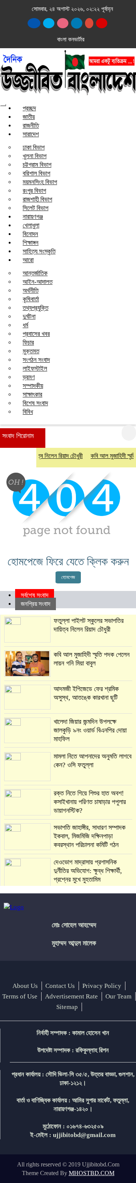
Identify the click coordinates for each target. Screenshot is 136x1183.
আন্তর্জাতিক (35, 273)
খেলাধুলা (31, 225)
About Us (25, 985)
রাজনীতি (31, 125)
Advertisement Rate (71, 996)
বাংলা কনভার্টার (70, 39)
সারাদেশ (31, 134)
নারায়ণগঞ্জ (33, 216)
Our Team (118, 996)
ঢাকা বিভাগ (34, 147)
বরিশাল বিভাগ (36, 173)
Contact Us (60, 985)
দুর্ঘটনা (29, 316)
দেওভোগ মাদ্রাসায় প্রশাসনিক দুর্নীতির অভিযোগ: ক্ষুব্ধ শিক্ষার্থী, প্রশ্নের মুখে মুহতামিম (88, 870)
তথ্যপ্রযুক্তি (35, 307)
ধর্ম (25, 325)
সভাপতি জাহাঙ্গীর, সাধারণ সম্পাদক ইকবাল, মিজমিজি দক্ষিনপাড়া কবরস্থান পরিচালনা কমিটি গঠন (89, 836)
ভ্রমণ (29, 377)
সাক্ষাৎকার (32, 394)
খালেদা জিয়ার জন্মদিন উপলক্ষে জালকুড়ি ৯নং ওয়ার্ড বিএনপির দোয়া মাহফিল (90, 730)
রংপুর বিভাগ (34, 190)
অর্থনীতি (31, 290)
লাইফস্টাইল (35, 368)
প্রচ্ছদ (29, 108)
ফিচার (28, 342)
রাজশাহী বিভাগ (37, 199)
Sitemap (67, 1007)
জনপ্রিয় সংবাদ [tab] (35, 604)
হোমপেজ (68, 577)
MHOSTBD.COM (91, 1173)
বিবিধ (28, 411)
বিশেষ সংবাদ (35, 403)
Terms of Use (19, 996)
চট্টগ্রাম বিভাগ (37, 164)
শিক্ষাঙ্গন (31, 242)
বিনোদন (30, 234)
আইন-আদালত (38, 281)
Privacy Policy (101, 985)
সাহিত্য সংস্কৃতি (39, 251)
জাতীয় (29, 117)
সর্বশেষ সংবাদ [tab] (34, 595)
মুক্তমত (31, 351)
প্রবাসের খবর (36, 333)
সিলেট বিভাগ (35, 208)
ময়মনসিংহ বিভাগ (40, 182)
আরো (28, 260)
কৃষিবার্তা (31, 299)
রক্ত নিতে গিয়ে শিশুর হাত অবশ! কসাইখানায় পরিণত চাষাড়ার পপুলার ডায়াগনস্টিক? (90, 801)
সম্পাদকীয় (33, 385)
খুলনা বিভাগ (34, 156)
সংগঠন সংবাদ (36, 359)
